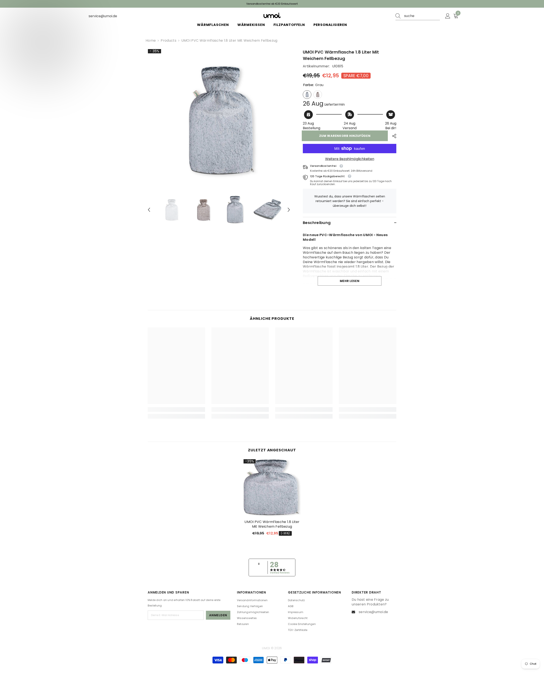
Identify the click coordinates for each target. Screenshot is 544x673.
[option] (219, 120)
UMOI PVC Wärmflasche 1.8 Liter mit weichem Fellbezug (272, 524)
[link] (176, 409)
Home (151, 40)
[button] (149, 210)
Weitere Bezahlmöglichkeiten (349, 159)
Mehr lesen (350, 281)
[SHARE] (392, 136)
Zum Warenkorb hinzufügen (346, 136)
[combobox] (422, 16)
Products (168, 40)
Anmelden (218, 615)
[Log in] (447, 16)
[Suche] (417, 16)
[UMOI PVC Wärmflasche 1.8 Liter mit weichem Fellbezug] (272, 487)
